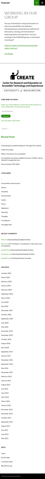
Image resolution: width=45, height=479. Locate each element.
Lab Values (8, 54)
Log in (3, 453)
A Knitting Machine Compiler (20, 258)
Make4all (5, 2)
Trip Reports (5, 220)
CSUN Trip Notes (7, 150)
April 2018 (5, 347)
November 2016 (7, 360)
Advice (3, 187)
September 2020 (7, 319)
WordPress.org (6, 466)
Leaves (3, 200)
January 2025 (6, 286)
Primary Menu (42, 3)
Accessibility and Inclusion (10, 183)
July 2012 (4, 389)
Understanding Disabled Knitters (19, 240)
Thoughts (4, 216)
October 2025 (6, 273)
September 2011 (7, 422)
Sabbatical (5, 208)
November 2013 (7, 372)
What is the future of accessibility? (13, 154)
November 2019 (7, 335)
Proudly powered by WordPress (10, 476)
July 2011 (4, 430)
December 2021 (7, 310)
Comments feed (6, 462)
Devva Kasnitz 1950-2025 (10, 164)
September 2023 (7, 294)
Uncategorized (6, 225)
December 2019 (7, 331)
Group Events (6, 196)
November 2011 (7, 414)
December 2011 (7, 409)
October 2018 (6, 339)
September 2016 (7, 364)
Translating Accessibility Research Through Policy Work (21, 146)
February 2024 (6, 290)
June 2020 (5, 323)
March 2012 (5, 401)
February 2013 (6, 376)
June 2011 (5, 434)
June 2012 (5, 393)
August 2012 (5, 385)
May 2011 (4, 438)
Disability (4, 192)
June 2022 (5, 302)
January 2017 (6, 356)
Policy (3, 204)
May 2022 (4, 306)
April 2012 (5, 397)
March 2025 (5, 277)
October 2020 (6, 314)
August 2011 (5, 426)
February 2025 (6, 281)
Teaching (4, 212)
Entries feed (5, 457)
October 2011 (6, 418)
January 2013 (6, 381)
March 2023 (5, 298)
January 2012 (6, 405)
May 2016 (4, 368)
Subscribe (6, 116)
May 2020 (4, 327)
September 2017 (7, 352)
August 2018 (5, 343)
